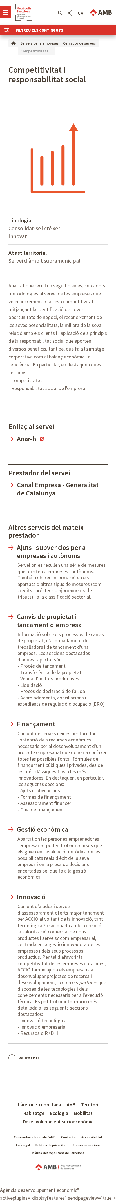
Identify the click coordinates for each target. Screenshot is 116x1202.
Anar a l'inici (23, 12)
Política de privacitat (51, 1145)
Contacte (68, 1137)
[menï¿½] (5, 12)
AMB (71, 1105)
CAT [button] (82, 13)
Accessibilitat (91, 1137)
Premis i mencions (87, 1145)
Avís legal (23, 1145)
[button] (60, 13)
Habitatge (33, 1113)
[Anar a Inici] (13, 43)
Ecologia (59, 1113)
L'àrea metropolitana (39, 1105)
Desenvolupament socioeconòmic (58, 1122)
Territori (89, 1105)
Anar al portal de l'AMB (101, 12)
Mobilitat (83, 1113)
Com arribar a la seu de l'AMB (34, 1137)
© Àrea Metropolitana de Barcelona (58, 1153)
